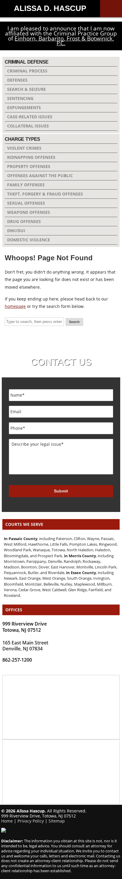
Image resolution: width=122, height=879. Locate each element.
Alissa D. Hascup (50, 8)
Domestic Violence (28, 240)
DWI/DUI (16, 230)
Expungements (24, 107)
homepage (15, 306)
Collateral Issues (28, 126)
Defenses (17, 80)
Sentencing (20, 98)
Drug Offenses (24, 221)
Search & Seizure (26, 89)
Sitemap (57, 821)
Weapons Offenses (28, 212)
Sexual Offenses (26, 203)
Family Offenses (26, 185)
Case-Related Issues (29, 116)
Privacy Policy (30, 821)
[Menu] (111, 8)
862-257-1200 (17, 660)
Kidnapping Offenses (31, 157)
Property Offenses (28, 166)
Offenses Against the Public (40, 175)
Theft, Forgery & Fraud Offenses (45, 194)
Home (7, 821)
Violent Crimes (24, 148)
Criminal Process (27, 71)
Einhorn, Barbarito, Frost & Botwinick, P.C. (64, 41)
